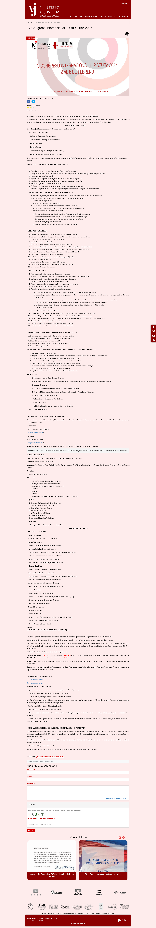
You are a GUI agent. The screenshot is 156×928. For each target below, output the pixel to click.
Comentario (31, 784)
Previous (120, 838)
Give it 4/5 (32, 107)
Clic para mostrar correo (35, 432)
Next (123, 838)
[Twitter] (33, 101)
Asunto (29, 776)
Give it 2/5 (29, 107)
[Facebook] (28, 101)
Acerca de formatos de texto (118, 798)
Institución (77, 16)
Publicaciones (122, 16)
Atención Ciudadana (107, 16)
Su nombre (31, 769)
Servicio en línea (90, 16)
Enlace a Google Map (108, 913)
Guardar (31, 831)
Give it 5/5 (33, 107)
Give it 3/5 (30, 107)
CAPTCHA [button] (31, 804)
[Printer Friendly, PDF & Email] (127, 34)
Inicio (70, 16)
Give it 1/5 (27, 107)
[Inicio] (43, 9)
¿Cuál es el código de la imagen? (41, 818)
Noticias (30, 22)
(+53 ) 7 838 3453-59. (93, 913)
